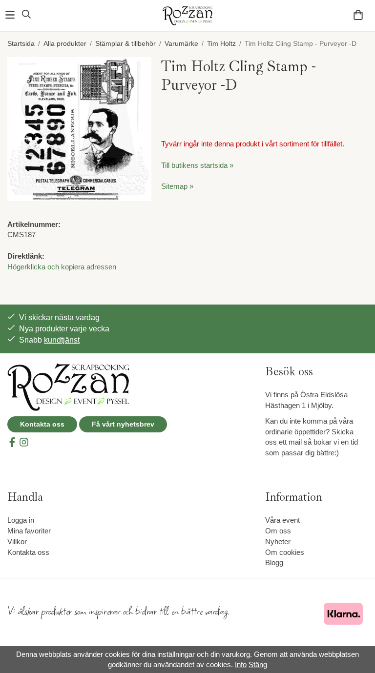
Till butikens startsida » (197, 165)
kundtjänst (62, 340)
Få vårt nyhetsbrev (123, 424)
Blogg (274, 562)
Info (241, 664)
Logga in (20, 520)
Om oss (278, 531)
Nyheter (278, 541)
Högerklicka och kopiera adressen (61, 267)
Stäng (258, 664)
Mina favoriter (29, 531)
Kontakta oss (42, 424)
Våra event (282, 520)
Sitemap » (177, 186)
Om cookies (284, 552)
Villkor (17, 541)
